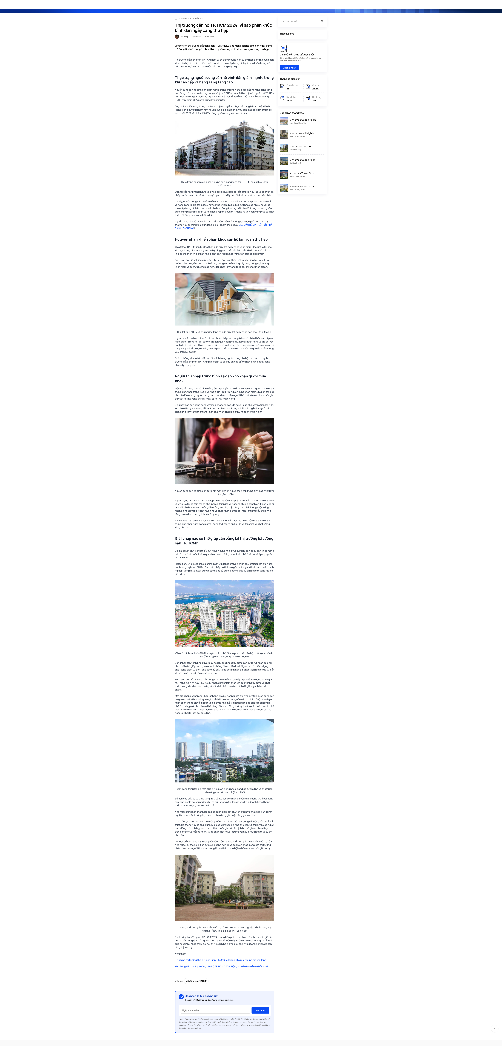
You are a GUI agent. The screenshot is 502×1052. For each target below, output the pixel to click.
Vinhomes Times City (302, 173)
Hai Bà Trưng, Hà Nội (297, 176)
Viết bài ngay (289, 67)
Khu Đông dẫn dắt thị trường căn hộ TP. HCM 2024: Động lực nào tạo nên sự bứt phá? (221, 966)
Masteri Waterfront (301, 146)
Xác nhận (260, 1010)
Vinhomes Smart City (302, 186)
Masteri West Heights (302, 133)
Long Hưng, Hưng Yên (298, 123)
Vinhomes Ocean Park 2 (303, 119)
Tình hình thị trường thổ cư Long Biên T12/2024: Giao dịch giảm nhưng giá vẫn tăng (220, 959)
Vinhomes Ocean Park (302, 159)
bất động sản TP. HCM (196, 981)
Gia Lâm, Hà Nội (295, 150)
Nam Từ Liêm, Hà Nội (297, 136)
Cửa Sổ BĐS (186, 18)
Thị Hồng (184, 36)
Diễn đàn (199, 18)
